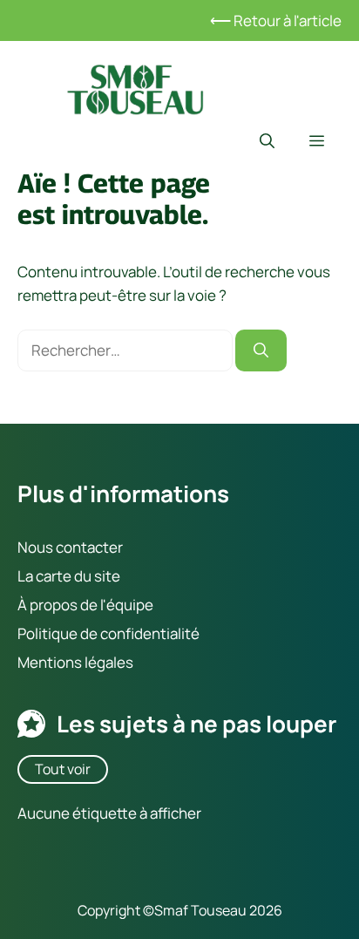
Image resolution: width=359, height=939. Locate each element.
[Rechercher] (261, 350)
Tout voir (63, 768)
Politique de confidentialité (108, 633)
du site (95, 575)
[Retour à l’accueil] (135, 88)
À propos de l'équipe (85, 605)
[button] (267, 141)
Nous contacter (70, 546)
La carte (44, 575)
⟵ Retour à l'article (276, 20)
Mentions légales (75, 662)
